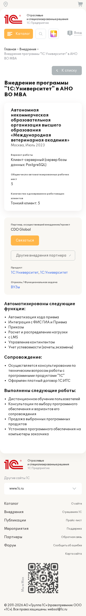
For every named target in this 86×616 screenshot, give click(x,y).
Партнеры (13, 537)
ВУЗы (15, 287)
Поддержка (74, 528)
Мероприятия (16, 529)
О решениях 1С (72, 512)
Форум (10, 545)
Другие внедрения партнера (41, 255)
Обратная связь (71, 537)
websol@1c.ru (57, 609)
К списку (69, 70)
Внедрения (27, 49)
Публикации (15, 520)
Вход (78, 33)
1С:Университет (25, 273)
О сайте (76, 503)
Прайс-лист (74, 520)
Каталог (11, 504)
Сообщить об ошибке (67, 545)
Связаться (25, 240)
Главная (10, 49)
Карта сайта (73, 553)
